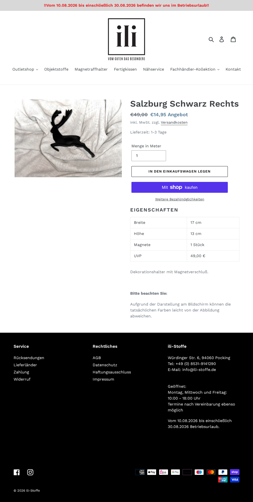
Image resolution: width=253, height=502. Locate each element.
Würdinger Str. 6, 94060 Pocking (199, 357)
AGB (97, 357)
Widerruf (22, 379)
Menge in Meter (146, 146)
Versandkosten (174, 122)
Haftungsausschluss (112, 372)
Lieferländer (25, 365)
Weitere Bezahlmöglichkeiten (179, 199)
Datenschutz (105, 365)
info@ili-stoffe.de (199, 369)
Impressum (103, 379)
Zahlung (21, 372)
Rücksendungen (29, 357)
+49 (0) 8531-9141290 (196, 363)
